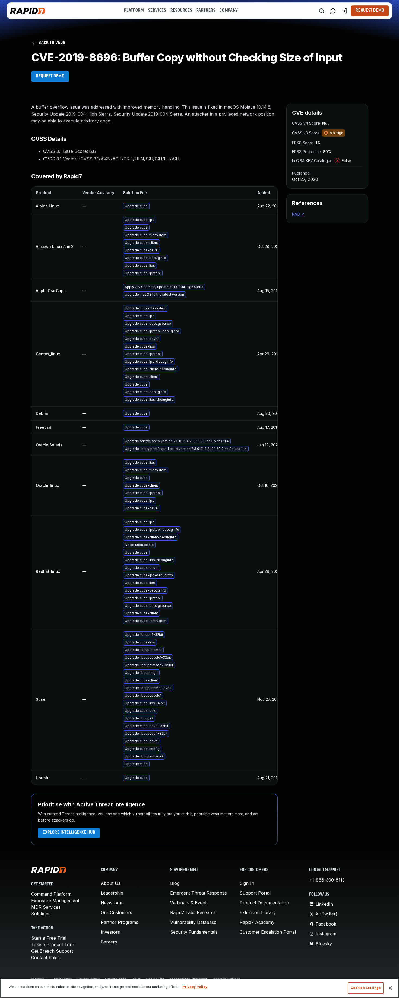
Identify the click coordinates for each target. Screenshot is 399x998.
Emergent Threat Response (198, 893)
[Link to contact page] (333, 11)
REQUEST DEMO (50, 76)
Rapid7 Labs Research (193, 912)
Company (229, 10)
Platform (134, 10)
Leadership (112, 893)
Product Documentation (264, 902)
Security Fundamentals (193, 932)
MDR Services (46, 907)
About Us (111, 883)
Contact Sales (45, 957)
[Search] (322, 11)
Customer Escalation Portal (268, 932)
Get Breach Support (52, 951)
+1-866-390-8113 (327, 880)
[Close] (390, 988)
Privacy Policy (194, 987)
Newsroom (112, 902)
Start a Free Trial (48, 938)
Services (157, 10)
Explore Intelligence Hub (69, 832)
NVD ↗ (298, 214)
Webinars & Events (189, 902)
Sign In (247, 883)
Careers (109, 942)
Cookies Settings (366, 988)
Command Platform (51, 894)
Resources (181, 10)
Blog (174, 883)
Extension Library (258, 912)
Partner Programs (119, 922)
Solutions (40, 913)
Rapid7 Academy (257, 922)
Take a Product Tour (52, 944)
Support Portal (255, 893)
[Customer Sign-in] (344, 11)
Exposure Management (55, 900)
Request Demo (370, 10)
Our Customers (116, 912)
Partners (205, 10)
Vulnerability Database (193, 922)
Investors (110, 932)
